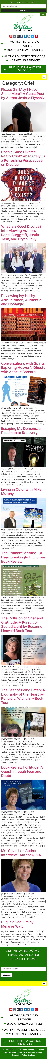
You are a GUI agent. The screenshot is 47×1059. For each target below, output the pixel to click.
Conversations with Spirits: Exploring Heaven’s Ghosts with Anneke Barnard (23, 367)
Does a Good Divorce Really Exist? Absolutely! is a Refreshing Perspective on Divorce (23, 158)
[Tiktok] (14, 36)
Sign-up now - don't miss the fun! (23, 2)
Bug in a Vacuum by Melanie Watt (17, 924)
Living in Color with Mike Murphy (21, 491)
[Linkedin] (25, 36)
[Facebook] (21, 36)
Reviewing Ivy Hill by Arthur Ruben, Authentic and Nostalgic (21, 300)
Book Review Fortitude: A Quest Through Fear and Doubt (22, 771)
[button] (44, 77)
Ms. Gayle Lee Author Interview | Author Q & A (21, 853)
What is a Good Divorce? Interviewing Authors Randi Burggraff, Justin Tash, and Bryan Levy (21, 232)
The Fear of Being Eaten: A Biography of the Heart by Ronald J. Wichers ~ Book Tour (23, 696)
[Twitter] (32, 36)
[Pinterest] (36, 36)
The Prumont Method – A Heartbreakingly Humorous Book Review (23, 557)
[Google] (28, 36)
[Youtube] (10, 36)
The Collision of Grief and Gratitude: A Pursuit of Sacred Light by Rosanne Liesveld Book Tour (22, 624)
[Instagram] (18, 36)
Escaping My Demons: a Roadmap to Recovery (21, 430)
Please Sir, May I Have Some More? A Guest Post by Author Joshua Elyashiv (23, 93)
